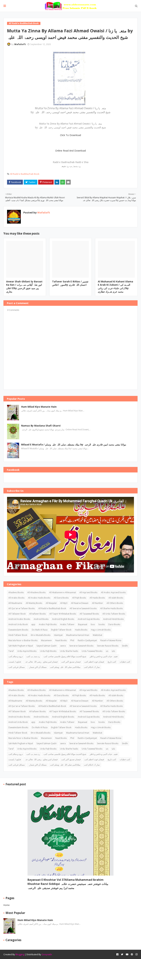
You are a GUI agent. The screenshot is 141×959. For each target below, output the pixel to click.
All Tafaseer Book (17, 613)
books (102, 624)
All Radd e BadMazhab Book (24, 173)
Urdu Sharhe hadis (69, 651)
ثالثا (113, 651)
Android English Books (63, 619)
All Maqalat (51, 603)
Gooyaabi (47, 954)
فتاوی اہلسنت (14, 661)
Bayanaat (82, 624)
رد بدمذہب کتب (33, 656)
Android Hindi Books (113, 619)
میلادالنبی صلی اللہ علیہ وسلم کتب (65, 667)
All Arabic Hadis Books (39, 597)
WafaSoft (20, 44)
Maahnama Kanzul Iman (77, 635)
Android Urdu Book (18, 624)
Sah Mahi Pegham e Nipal (20, 645)
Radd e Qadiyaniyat (87, 640)
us (107, 651)
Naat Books (61, 640)
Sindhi (125, 645)
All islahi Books (116, 597)
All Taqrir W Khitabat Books (62, 613)
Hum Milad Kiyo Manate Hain (39, 406)
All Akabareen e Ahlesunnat (62, 592)
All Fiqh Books (79, 597)
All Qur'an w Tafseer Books (21, 608)
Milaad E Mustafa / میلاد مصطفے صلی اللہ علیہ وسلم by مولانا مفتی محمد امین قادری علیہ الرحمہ (73, 444)
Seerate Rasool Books (107, 645)
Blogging (19, 954)
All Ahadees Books (36, 592)
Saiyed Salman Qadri (46, 645)
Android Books (41, 619)
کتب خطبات (125, 661)
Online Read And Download (70, 150)
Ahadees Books (16, 592)
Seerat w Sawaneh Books (81, 645)
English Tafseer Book (61, 629)
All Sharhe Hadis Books (111, 608)
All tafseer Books (37, 613)
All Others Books (115, 603)
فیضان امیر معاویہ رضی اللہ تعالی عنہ (41, 661)
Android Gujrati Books (89, 619)
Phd (72, 640)
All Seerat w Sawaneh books (83, 608)
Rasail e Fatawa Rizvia (110, 640)
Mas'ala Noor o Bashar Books (22, 640)
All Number (97, 603)
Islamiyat (58, 635)
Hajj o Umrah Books (101, 629)
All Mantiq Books (34, 603)
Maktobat (97, 635)
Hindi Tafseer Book (17, 635)
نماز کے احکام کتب (92, 667)
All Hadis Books (97, 597)
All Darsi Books (61, 597)
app (33, 624)
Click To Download (70, 135)
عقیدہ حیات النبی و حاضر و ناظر (104, 656)
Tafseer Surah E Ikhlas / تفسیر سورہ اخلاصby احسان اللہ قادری (70, 283)
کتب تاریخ (112, 661)
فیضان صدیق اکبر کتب (71, 661)
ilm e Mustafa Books (40, 635)
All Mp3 (63, 603)
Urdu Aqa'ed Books (26, 651)
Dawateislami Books (18, 629)
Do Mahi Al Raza (39, 629)
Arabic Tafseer (67, 624)
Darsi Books (114, 624)
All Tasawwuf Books (89, 613)
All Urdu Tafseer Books (113, 613)
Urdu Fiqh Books (48, 651)
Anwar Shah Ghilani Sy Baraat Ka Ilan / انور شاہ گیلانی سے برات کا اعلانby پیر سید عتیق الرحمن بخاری (24, 286)
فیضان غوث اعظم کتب (94, 661)
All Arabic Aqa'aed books (113, 592)
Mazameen (46, 640)
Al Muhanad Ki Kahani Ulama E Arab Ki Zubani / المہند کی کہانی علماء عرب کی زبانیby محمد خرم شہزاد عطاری (115, 286)
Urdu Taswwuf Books (92, 651)
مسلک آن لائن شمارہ (37, 667)
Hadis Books (81, 629)
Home (6, 905)
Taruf (11, 651)
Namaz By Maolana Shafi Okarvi (41, 425)
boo (93, 624)
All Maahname (15, 603)
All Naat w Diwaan (79, 603)
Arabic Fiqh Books (48, 624)
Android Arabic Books (19, 619)
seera (63, 645)
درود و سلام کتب (15, 656)
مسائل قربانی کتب (16, 667)
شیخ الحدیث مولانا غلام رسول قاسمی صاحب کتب (65, 656)
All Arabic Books (16, 597)
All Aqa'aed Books (88, 592)
